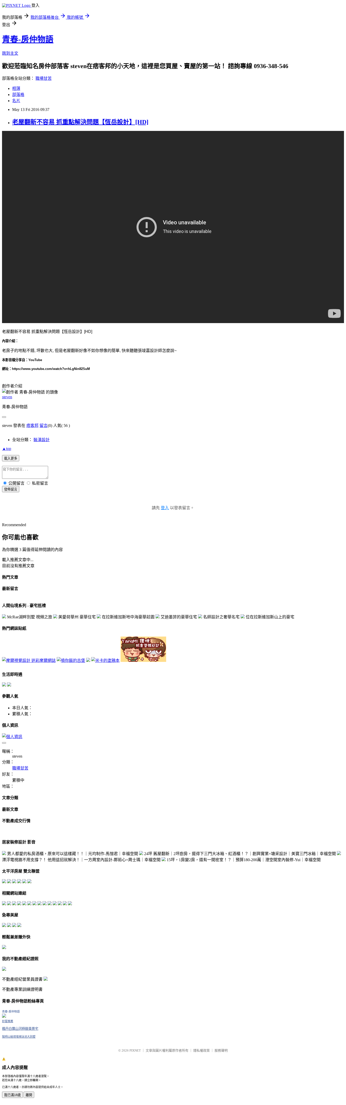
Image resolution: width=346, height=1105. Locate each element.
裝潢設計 (41, 440)
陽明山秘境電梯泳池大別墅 (18, 1036)
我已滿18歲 (12, 1095)
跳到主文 (10, 53)
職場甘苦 (43, 78)
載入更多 (10, 458)
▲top (6, 448)
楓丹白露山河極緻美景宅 (20, 1029)
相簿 (16, 88)
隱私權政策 (201, 1050)
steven (7, 397)
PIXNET (135, 1050)
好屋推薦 (7, 1021)
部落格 (18, 94)
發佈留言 (10, 489)
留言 (44, 425)
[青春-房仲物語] (4, 1016)
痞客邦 (32, 425)
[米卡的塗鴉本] (105, 660)
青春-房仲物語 (27, 39)
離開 (29, 1095)
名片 (16, 100)
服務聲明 (221, 1050)
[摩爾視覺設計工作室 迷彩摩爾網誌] (29, 660)
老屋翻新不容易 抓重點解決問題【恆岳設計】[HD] (80, 122)
